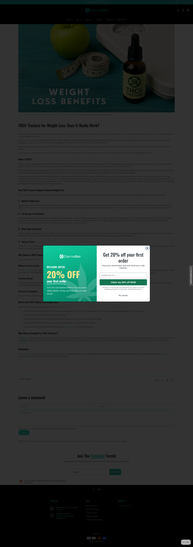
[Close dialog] (147, 248)
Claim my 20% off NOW (123, 282)
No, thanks (123, 295)
